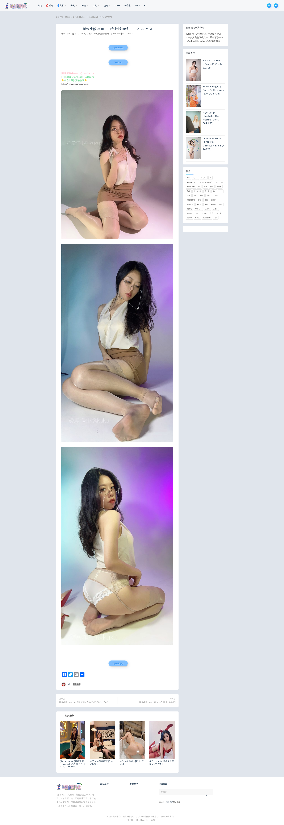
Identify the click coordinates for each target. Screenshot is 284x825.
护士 (199, 200)
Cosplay (203, 178)
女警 (188, 195)
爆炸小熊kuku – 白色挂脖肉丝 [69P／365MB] (117, 29)
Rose (205, 186)
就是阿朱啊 (191, 200)
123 (188, 178)
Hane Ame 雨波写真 (205, 182)
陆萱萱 (189, 218)
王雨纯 (207, 209)
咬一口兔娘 (197, 191)
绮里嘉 (204, 213)
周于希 (219, 186)
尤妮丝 (215, 195)
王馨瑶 (215, 209)
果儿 (220, 204)
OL (199, 186)
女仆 (220, 191)
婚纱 (201, 195)
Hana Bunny (191, 182)
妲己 (195, 195)
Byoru (195, 178)
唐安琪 (207, 191)
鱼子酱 (197, 218)
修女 (211, 186)
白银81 (189, 213)
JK (217, 182)
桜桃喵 (189, 209)
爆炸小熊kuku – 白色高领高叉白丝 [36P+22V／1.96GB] (84, 702)
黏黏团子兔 (207, 218)
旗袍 (206, 200)
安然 (208, 195)
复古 (214, 191)
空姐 (197, 213)
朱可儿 (199, 204)
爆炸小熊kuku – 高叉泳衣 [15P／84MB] (157, 702)
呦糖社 (68, 17)
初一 (68, 34)
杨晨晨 (213, 204)
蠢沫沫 (219, 213)
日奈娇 (213, 200)
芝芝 (211, 213)
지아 (215, 218)
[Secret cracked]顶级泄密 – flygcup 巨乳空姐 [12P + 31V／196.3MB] (72, 764)
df (210, 178)
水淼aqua (198, 209)
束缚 (206, 204)
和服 (188, 191)
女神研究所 (168, 802)
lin (222, 182)
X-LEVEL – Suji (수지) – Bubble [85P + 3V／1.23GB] (214, 64)
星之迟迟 (190, 204)
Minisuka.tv (191, 186)
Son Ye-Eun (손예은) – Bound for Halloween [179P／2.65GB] (213, 90)
